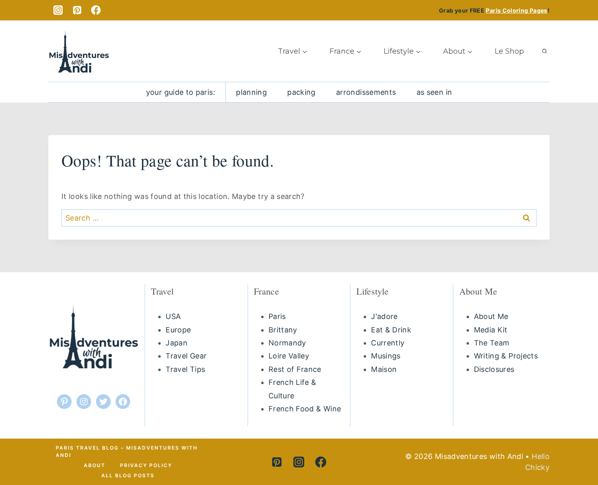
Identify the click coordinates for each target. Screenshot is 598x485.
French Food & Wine (304, 408)
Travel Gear (186, 356)
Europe (178, 330)
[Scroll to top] (572, 447)
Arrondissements (366, 92)
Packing (301, 92)
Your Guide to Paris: (180, 92)
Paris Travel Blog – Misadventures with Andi (127, 451)
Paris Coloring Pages (516, 10)
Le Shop (509, 51)
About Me (491, 316)
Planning (251, 92)
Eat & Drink (391, 330)
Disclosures (494, 369)
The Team (492, 343)
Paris (277, 316)
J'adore (384, 316)
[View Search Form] (544, 51)
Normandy (287, 343)
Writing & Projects (506, 356)
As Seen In (434, 92)
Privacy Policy (146, 465)
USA (173, 316)
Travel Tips (185, 369)
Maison (384, 369)
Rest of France (294, 369)
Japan (177, 343)
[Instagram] (58, 10)
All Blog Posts (128, 475)
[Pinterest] (77, 10)
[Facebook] (96, 10)
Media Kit (491, 330)
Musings (386, 356)
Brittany (282, 330)
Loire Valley (288, 356)
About (94, 465)
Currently (387, 343)
